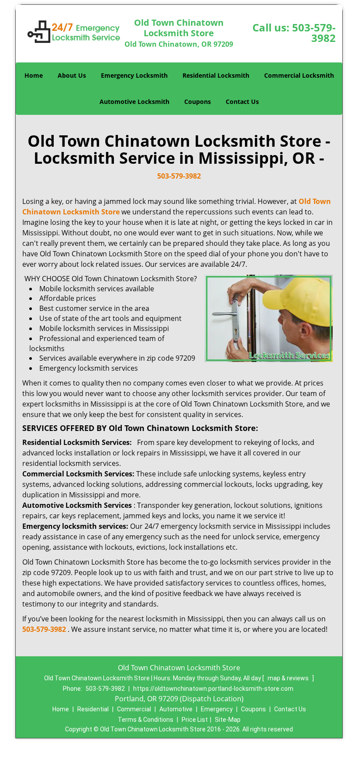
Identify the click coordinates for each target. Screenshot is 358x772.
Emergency (217, 709)
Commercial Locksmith (299, 75)
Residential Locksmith (215, 75)
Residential (93, 709)
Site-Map (228, 719)
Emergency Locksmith (134, 75)
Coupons (197, 101)
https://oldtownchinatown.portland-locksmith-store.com (213, 688)
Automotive (176, 709)
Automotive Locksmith (134, 101)
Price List (195, 719)
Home (33, 75)
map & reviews (289, 678)
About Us (72, 75)
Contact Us (242, 101)
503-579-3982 (314, 32)
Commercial (134, 709)
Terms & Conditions (145, 719)
